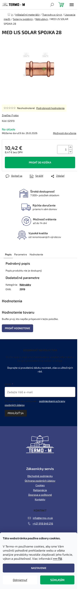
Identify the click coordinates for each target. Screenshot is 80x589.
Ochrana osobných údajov (40, 480)
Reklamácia (40, 490)
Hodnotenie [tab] (36, 254)
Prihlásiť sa (16, 413)
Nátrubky (25, 284)
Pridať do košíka (40, 162)
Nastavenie (38, 568)
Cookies (40, 485)
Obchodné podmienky (40, 476)
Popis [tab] (8, 254)
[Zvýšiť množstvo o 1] (70, 147)
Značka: (10, 115)
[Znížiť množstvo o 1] (70, 151)
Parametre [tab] (20, 254)
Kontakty (40, 499)
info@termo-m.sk (43, 517)
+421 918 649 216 (43, 523)
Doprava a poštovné (40, 494)
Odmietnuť (20, 580)
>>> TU (57, 558)
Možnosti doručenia (64, 133)
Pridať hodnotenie (17, 328)
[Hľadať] (52, 4)
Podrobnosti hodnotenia (50, 108)
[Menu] (71, 4)
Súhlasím (57, 580)
